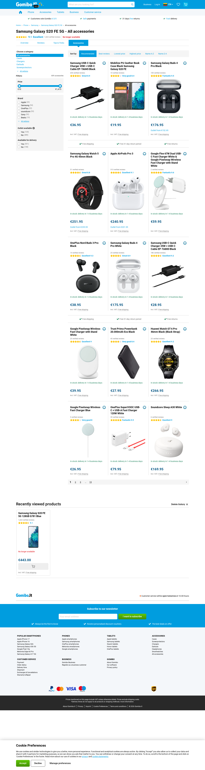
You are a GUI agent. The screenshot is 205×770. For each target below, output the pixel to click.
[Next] (186, 482)
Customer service (92, 12)
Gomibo (111, 659)
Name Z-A (162, 54)
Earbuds (155, 647)
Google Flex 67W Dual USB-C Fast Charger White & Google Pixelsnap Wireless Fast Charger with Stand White (166, 159)
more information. (127, 702)
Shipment (20, 670)
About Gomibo (112, 662)
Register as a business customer (74, 665)
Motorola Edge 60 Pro (25, 652)
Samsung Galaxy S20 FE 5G (51, 25)
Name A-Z (149, 54)
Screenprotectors (158, 642)
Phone (31, 12)
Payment (20, 662)
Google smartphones (70, 649)
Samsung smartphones (71, 642)
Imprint (88, 706)
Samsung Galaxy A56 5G (26, 647)
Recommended (87, 54)
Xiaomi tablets (112, 644)
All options (24, 71)
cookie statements (100, 756)
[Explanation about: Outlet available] (33, 128)
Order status (21, 665)
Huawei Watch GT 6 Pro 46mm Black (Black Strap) (165, 330)
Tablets (60, 12)
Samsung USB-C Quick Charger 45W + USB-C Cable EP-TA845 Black (83, 66)
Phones (66, 636)
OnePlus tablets (113, 649)
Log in (157, 4)
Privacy (80, 706)
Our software (112, 665)
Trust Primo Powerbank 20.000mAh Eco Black (123, 330)
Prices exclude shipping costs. (128, 699)
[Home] (20, 12)
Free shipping (83, 134)
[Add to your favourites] (104, 63)
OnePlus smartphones (70, 644)
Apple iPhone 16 (23, 642)
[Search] (132, 4)
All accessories (70, 25)
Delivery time (22, 667)
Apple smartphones (69, 639)
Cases (154, 639)
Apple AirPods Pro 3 (121, 153)
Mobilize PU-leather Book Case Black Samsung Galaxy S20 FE (124, 66)
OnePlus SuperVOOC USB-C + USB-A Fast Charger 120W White (125, 410)
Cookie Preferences (100, 706)
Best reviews (104, 54)
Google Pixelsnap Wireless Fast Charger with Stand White (85, 331)
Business (74, 12)
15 (90, 482)
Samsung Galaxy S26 (25, 644)
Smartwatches (157, 652)
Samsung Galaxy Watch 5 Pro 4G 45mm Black (84, 155)
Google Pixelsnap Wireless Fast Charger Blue (85, 409)
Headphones (157, 649)
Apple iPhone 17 (23, 639)
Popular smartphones (29, 636)
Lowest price (119, 54)
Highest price (135, 54)
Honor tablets (112, 647)
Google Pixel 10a (23, 649)
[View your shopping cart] (185, 4)
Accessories (45, 12)
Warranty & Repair (24, 675)
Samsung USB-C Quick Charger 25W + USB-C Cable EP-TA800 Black (163, 245)
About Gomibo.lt (69, 706)
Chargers (155, 644)
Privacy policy (112, 667)
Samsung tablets (113, 642)
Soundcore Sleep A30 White (166, 407)
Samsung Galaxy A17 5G (26, 654)
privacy (85, 756)
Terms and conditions (118, 706)
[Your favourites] (178, 4)
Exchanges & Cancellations (27, 672)
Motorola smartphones (70, 647)
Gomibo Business (68, 662)
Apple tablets (112, 639)
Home (18, 25)
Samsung (34, 25)
